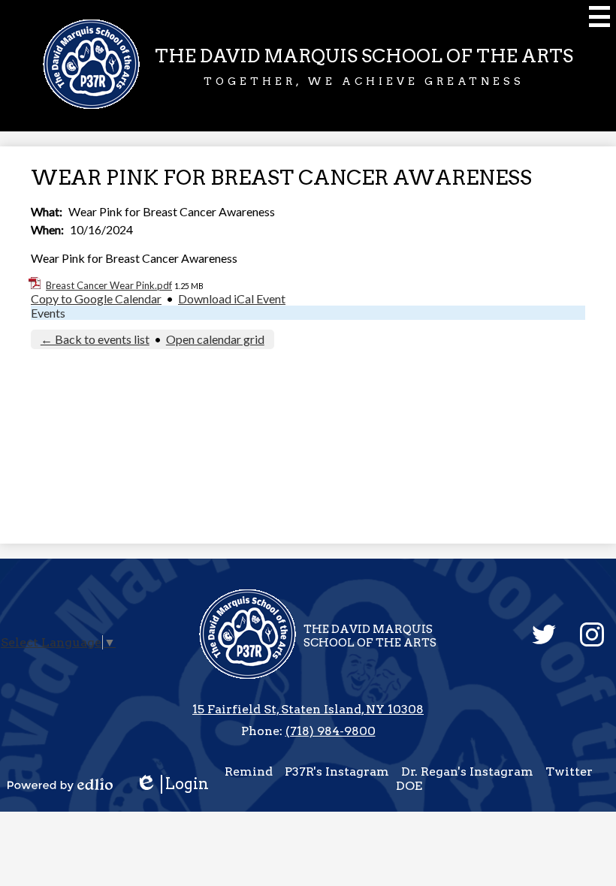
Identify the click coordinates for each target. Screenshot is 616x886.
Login (177, 784)
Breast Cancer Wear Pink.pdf (109, 285)
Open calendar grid (215, 339)
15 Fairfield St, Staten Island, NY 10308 (308, 709)
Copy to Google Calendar (96, 298)
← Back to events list (95, 339)
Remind (249, 771)
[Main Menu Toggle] (599, 16)
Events (48, 313)
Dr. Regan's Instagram (467, 771)
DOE (409, 786)
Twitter (569, 771)
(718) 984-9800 (330, 731)
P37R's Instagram (337, 771)
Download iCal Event (231, 298)
